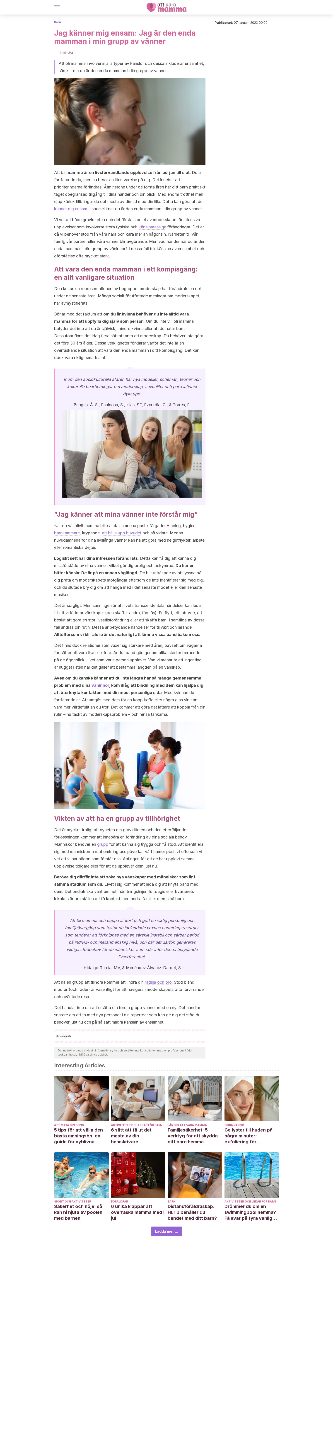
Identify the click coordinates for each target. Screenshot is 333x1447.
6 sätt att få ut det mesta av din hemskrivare (131, 1135)
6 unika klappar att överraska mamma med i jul (137, 1212)
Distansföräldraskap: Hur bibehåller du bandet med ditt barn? (192, 1212)
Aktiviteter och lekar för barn (136, 1125)
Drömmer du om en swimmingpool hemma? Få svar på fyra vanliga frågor (250, 1212)
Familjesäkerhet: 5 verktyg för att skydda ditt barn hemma (193, 1135)
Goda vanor (234, 1125)
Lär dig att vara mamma (187, 1125)
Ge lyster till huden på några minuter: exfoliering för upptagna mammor (248, 1136)
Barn (57, 22)
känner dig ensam (70, 208)
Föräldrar (119, 1201)
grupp (102, 844)
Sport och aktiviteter (72, 1201)
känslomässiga (152, 227)
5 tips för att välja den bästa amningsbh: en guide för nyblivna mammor (78, 1136)
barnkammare (67, 532)
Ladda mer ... (166, 1231)
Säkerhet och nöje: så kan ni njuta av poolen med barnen (78, 1212)
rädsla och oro (158, 982)
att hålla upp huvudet (121, 532)
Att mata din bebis (69, 1125)
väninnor (100, 685)
